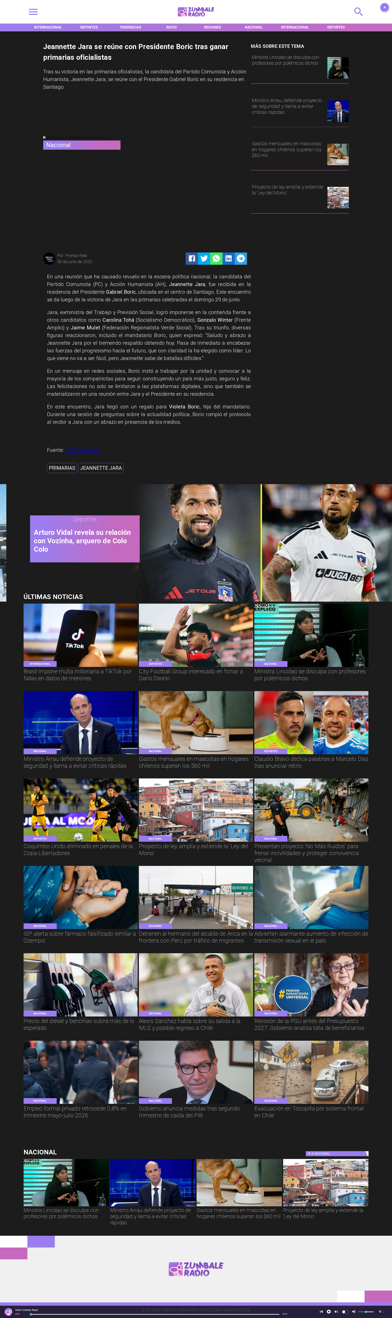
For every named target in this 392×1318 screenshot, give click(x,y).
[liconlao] (338, 78)
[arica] (196, 928)
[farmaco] (81, 928)
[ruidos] (311, 841)
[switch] (345, 1312)
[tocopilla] (311, 1103)
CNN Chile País (82, 450)
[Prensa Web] (49, 264)
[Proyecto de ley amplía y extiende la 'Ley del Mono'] (338, 208)
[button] (62, 468)
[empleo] (81, 1103)
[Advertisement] (66, 115)
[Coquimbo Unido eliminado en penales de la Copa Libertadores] (81, 841)
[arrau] (338, 121)
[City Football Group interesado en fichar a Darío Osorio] (196, 666)
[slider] (31, 1314)
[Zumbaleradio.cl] (359, 18)
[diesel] (81, 1016)
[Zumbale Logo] (196, 18)
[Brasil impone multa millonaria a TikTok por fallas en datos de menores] (81, 666)
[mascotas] (338, 164)
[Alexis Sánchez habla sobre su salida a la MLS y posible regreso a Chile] (196, 1016)
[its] (311, 928)
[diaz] (311, 754)
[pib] (196, 1103)
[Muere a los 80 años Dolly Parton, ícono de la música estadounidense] (255, 600)
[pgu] (311, 1016)
